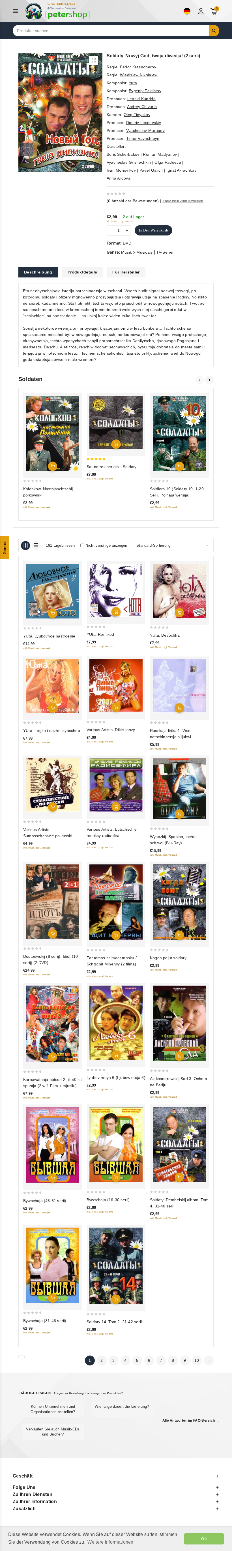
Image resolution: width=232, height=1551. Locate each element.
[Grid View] (25, 545)
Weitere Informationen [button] (110, 1542)
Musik (126, 252)
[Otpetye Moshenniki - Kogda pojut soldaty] (179, 902)
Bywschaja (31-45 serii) (44, 1320)
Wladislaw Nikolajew (139, 75)
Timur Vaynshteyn (143, 138)
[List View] (35, 545)
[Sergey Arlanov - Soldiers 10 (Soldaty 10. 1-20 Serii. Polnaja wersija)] (179, 433)
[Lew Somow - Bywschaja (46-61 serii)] (52, 1145)
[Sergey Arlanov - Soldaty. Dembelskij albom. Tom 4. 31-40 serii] (179, 1144)
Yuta (133, 83)
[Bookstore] (58, 11)
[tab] (38, 272)
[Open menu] (17, 11)
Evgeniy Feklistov (145, 91)
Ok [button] (204, 1539)
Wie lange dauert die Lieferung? (122, 1406)
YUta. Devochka (165, 635)
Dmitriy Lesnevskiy (143, 122)
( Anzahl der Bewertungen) (133, 201)
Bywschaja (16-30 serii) (108, 1200)
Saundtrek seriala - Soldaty (111, 466)
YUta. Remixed (100, 634)
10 (196, 1360)
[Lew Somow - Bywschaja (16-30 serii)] (116, 1144)
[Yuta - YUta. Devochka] (179, 591)
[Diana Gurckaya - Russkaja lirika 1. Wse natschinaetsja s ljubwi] (179, 686)
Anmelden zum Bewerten (182, 201)
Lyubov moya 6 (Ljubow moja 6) (116, 1077)
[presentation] (200, 380)
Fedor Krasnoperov (138, 67)
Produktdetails (82, 272)
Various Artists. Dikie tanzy (111, 729)
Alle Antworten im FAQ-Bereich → (190, 1420)
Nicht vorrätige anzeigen (106, 545)
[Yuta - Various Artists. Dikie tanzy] (116, 685)
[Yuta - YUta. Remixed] (116, 590)
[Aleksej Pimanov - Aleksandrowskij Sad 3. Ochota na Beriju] (179, 1023)
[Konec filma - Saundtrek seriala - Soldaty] (116, 422)
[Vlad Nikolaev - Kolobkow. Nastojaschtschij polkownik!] (52, 433)
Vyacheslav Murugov (145, 130)
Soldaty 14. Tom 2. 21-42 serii (114, 1321)
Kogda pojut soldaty (168, 958)
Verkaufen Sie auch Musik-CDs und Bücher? (53, 1431)
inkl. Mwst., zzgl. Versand (120, 221)
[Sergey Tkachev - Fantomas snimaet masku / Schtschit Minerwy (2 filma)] (116, 902)
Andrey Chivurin (142, 106)
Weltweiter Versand (63, 8)
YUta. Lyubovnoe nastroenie (49, 636)
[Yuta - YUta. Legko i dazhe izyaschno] (52, 686)
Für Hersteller (125, 272)
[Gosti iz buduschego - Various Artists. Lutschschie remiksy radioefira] (116, 785)
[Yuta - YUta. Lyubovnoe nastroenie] (52, 591)
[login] (201, 11)
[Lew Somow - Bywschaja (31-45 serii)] (52, 1265)
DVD (127, 243)
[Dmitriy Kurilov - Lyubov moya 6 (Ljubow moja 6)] (116, 1023)
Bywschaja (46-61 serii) (44, 1200)
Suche (214, 30)
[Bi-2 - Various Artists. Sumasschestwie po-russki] (52, 785)
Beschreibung (38, 272)
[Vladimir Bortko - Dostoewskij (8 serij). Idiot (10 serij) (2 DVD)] (52, 901)
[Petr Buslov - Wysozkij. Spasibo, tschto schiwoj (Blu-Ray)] (179, 788)
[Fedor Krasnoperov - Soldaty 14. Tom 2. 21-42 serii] (116, 1266)
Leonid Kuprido (141, 98)
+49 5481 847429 (63, 3)
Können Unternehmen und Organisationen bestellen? (53, 1409)
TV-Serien (165, 252)
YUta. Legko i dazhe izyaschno (51, 730)
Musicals (144, 252)
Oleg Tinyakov (137, 114)
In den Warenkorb (153, 230)
